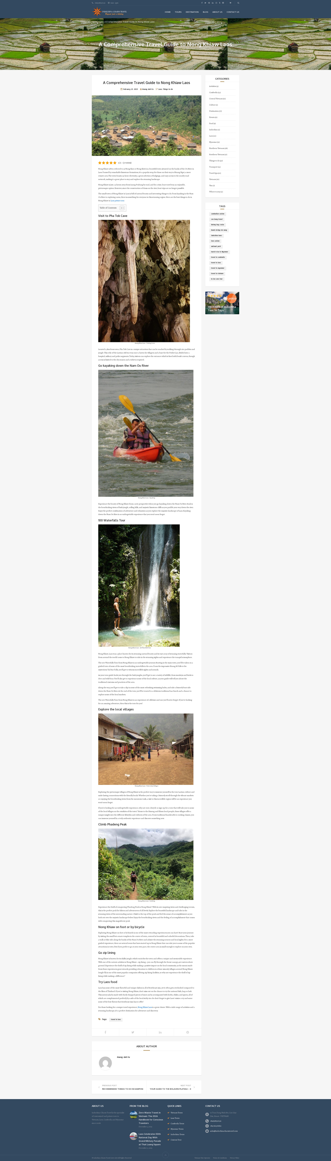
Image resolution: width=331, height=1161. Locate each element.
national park (216, 246)
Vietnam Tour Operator (202, 1158)
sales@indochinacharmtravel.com (224, 1131)
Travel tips (213, 173)
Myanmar (213, 142)
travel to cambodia (218, 257)
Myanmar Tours (177, 1128)
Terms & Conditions (220, 1158)
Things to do (168, 89)
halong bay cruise (217, 225)
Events (212, 117)
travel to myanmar (217, 268)
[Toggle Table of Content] (121, 208)
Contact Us (233, 12)
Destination (192, 12)
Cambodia (213, 92)
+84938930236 (215, 1120)
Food (211, 123)
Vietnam (212, 179)
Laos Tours (175, 1118)
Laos (101, 22)
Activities (212, 86)
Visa (210, 185)
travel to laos (116, 1019)
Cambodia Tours (177, 1123)
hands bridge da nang (219, 230)
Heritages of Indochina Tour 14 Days (222, 308)
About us (217, 12)
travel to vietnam (217, 273)
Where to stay (214, 191)
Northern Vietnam (216, 148)
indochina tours (216, 235)
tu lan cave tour (217, 279)
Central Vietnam (216, 98)
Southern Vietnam (216, 154)
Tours (178, 12)
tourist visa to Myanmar (219, 252)
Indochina (213, 129)
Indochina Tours (177, 1134)
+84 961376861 (215, 1125)
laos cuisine (215, 241)
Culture (212, 104)
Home (168, 12)
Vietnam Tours (177, 1112)
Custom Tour (176, 1139)
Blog (205, 12)
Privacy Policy (234, 1158)
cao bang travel (217, 219)
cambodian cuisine (217, 214)
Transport (213, 166)
